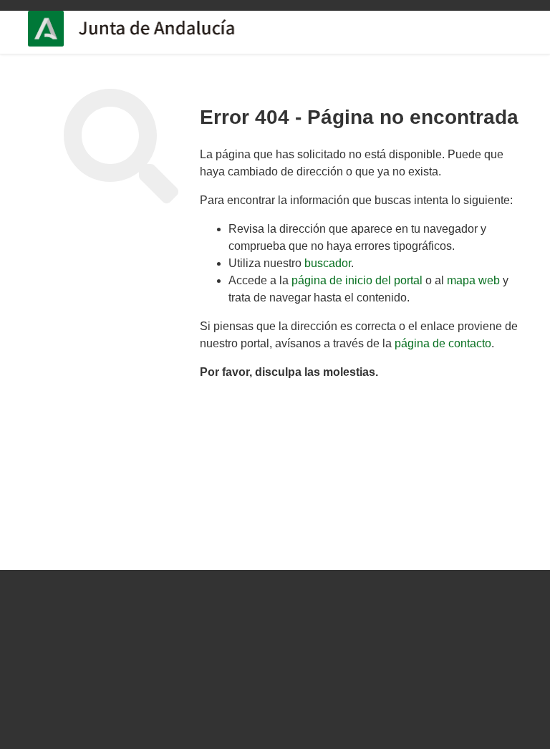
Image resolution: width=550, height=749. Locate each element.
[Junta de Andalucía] (53, 29)
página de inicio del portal (357, 280)
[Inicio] (175, 29)
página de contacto (443, 343)
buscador (327, 263)
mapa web (473, 280)
